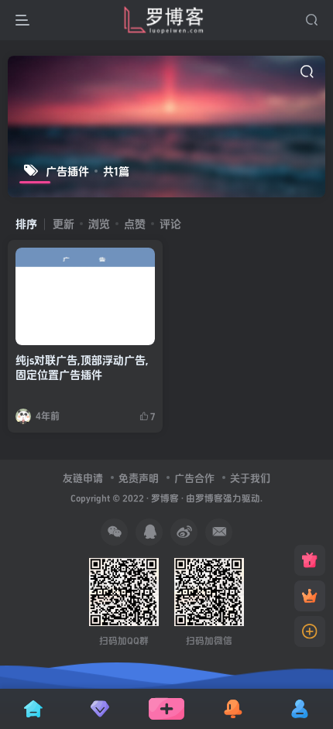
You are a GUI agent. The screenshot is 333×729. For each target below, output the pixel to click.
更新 (63, 224)
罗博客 (165, 499)
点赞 (135, 224)
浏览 (99, 224)
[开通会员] (309, 595)
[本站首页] (309, 560)
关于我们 (250, 478)
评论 (170, 224)
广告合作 (194, 478)
